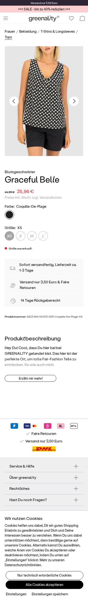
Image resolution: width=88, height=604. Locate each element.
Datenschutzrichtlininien (23, 565)
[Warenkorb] (82, 18)
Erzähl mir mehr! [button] (30, 378)
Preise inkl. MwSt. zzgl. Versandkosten (33, 197)
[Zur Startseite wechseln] (44, 18)
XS (9, 236)
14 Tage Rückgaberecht (40, 300)
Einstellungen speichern (50, 594)
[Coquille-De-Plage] (9, 214)
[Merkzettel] (71, 18)
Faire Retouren (43, 433)
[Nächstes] (74, 101)
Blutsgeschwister (20, 171)
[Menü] (5, 18)
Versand (36, 2)
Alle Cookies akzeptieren (44, 585)
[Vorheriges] (14, 101)
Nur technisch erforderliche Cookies (44, 575)
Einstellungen (16, 594)
